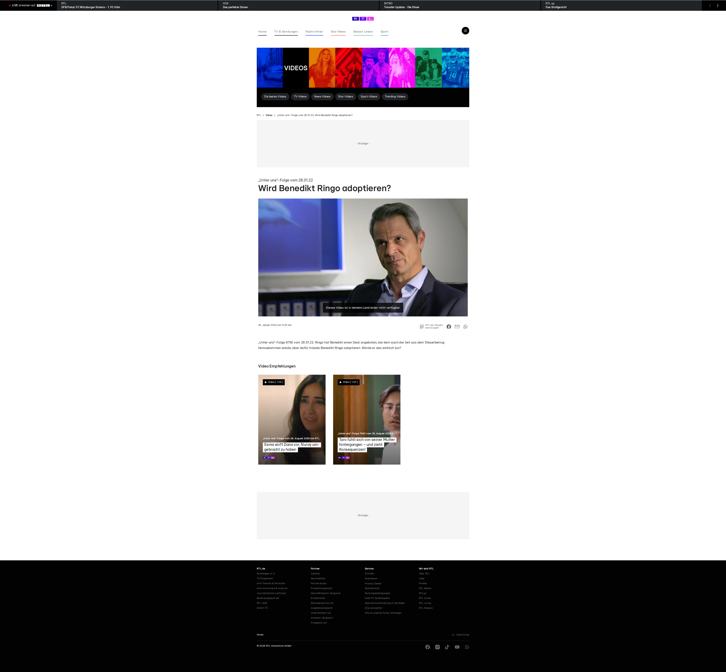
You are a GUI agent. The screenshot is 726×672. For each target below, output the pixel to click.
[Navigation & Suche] (465, 30)
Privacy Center (373, 583)
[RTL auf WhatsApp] (467, 647)
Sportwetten (318, 578)
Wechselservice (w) (322, 603)
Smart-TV (262, 608)
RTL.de (261, 569)
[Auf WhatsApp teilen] (465, 326)
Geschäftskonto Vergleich (326, 593)
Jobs (421, 578)
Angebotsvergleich (322, 608)
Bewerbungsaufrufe (268, 598)
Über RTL (424, 573)
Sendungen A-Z (266, 573)
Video (269, 115)
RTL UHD (262, 603)
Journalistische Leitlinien (271, 593)
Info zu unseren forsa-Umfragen (383, 613)
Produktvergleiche (321, 588)
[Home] (363, 19)
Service (369, 569)
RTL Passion (426, 608)
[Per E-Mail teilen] (457, 326)
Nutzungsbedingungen (377, 593)
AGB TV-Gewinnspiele (377, 598)
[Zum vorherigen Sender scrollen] (710, 5)
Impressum (371, 578)
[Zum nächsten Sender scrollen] (717, 5)
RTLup (422, 593)
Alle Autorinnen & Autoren (272, 588)
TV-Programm (265, 578)
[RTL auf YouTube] (457, 647)
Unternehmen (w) (321, 613)
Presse (423, 583)
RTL (259, 115)
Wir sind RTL (426, 569)
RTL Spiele (425, 588)
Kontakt (369, 573)
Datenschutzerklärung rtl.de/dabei (385, 603)
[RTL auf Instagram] (437, 647)
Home (260, 635)
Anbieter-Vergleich (322, 618)
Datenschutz (372, 588)
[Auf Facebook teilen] (449, 326)
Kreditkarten (318, 598)
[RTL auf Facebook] (427, 647)
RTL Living (425, 603)
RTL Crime (425, 598)
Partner (315, 569)
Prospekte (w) (319, 623)
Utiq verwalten (373, 608)
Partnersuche (319, 583)
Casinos (315, 573)
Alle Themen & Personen (271, 583)
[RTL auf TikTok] (447, 647)
